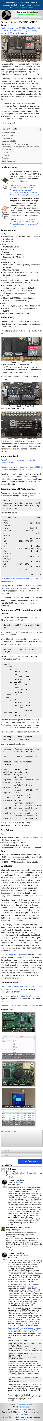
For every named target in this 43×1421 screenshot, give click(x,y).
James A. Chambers (27, 12)
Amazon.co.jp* (15, 222)
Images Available (9, 141)
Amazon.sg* (34, 195)
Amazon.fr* (24, 192)
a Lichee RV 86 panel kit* (16, 955)
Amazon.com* (20, 185)
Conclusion (6, 158)
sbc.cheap (36, 5)
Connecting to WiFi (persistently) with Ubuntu (21, 147)
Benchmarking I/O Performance (15, 144)
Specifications (8, 135)
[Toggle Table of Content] (37, 129)
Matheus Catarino (22, 1255)
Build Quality (7, 138)
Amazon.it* (34, 192)
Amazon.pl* (24, 195)
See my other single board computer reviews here (21, 1005)
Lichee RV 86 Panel (27, 1286)
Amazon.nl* (14, 195)
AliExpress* (30, 185)
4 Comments (21, 33)
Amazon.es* (14, 192)
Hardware (32, 30)
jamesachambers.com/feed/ (23, 1409)
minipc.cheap (27, 7)
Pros (6, 152)
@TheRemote (25, 1407)
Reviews (4, 33)
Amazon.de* (27, 190)
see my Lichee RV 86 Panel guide (27, 996)
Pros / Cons (7, 149)
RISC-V (11, 33)
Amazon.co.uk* (16, 190)
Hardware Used (8, 132)
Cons (6, 155)
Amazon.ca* (14, 188)
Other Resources (9, 161)
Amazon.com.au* (26, 188)
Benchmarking (21, 30)
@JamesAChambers (25, 1404)
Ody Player (19, 1182)
